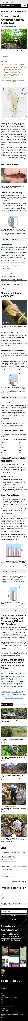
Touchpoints (10, 904)
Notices (2, 995)
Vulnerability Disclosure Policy (8, 1006)
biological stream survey (8, 873)
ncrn (19, 852)
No (5, 898)
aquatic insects (22, 866)
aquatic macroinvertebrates (9, 866)
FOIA (2, 993)
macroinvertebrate (16, 684)
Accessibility (4, 988)
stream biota (5, 876)
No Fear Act (3, 1001)
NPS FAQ (3, 999)
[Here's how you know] (14, 2)
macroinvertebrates (7, 859)
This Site (14, 916)
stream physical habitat (7, 869)
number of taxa (6, 134)
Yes (6, 894)
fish (10, 684)
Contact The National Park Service (9, 997)
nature (12, 876)
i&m (24, 852)
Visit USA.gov (5, 1018)
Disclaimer (3, 1003)
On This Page (8, 56)
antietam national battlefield (9, 852)
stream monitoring (6, 856)
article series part (21, 873)
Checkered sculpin (5, 247)
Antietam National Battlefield (8, 26)
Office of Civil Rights (5, 1010)
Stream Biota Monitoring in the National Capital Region (12, 692)
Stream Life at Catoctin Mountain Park (14, 698)
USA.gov (3, 1008)
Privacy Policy (4, 990)
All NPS (14, 919)
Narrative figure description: (10, 239)
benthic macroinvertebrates (9, 863)
